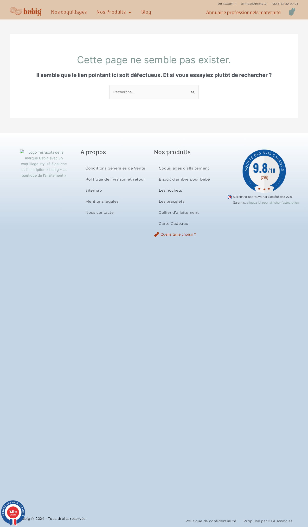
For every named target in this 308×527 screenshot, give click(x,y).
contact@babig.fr (254, 4)
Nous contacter (100, 212)
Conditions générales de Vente (115, 168)
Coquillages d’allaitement (184, 168)
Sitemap (93, 190)
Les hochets (170, 190)
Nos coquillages (69, 12)
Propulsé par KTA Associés (268, 521)
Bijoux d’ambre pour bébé (184, 179)
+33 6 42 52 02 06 (284, 4)
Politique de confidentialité (211, 521)
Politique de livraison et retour (115, 179)
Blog (146, 12)
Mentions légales (102, 201)
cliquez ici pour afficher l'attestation (273, 202)
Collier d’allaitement (179, 212)
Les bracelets (171, 201)
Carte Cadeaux (173, 223)
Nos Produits (111, 12)
